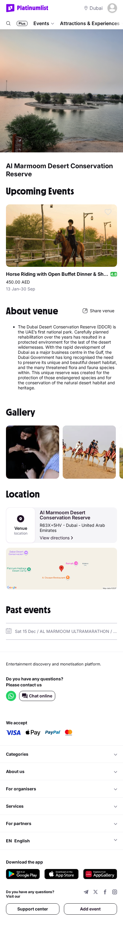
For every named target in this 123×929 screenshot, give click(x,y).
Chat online (40, 695)
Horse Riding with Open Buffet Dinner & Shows (58, 274)
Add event (90, 908)
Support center (32, 908)
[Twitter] (95, 893)
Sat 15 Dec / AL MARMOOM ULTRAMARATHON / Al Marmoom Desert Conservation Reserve (66, 631)
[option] (32, 452)
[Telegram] (86, 893)
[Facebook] (105, 893)
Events (41, 23)
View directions (55, 537)
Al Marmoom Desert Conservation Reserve (65, 515)
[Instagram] (114, 893)
